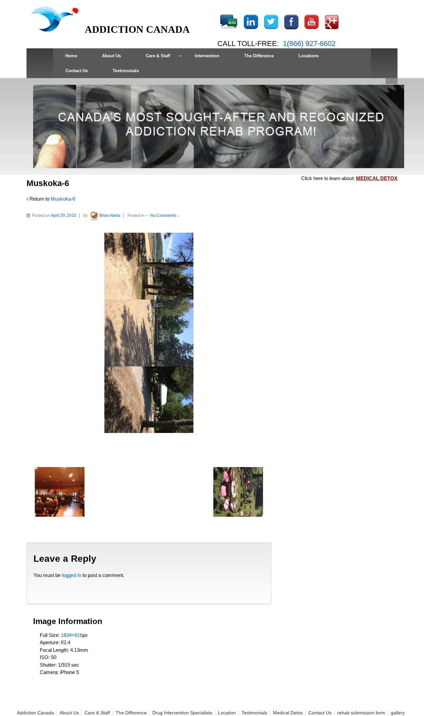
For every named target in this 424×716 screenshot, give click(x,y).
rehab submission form (361, 712)
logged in (71, 575)
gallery (398, 712)
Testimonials (126, 70)
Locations (308, 55)
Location (227, 712)
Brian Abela (109, 215)
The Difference (259, 55)
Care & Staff (158, 55)
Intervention (207, 55)
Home (71, 55)
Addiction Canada (35, 712)
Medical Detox (288, 712)
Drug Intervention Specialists (182, 712)
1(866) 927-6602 (309, 43)
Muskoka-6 (63, 199)
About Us (111, 55)
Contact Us (77, 70)
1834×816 (71, 635)
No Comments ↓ (164, 215)
